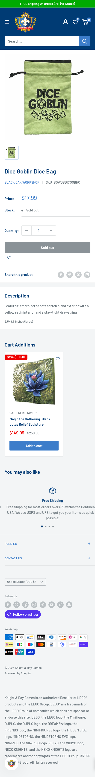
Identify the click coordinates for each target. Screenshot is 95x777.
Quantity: (12, 230)
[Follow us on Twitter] (16, 604)
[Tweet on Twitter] (78, 274)
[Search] (84, 41)
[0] (85, 22)
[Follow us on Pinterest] (43, 604)
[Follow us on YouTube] (51, 604)
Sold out (47, 247)
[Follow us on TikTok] (60, 604)
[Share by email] (87, 274)
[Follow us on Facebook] (8, 604)
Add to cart (34, 446)
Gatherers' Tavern (23, 413)
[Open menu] (7, 22)
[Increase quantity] (51, 230)
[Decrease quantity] (26, 230)
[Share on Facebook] (61, 274)
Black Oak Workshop (22, 182)
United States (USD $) (21, 581)
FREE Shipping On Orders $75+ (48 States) (47, 4)
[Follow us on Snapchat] (69, 604)
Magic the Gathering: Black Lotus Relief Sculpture (29, 421)
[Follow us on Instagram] (34, 604)
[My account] (65, 21)
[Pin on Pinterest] (69, 274)
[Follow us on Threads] (25, 604)
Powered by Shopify (18, 673)
